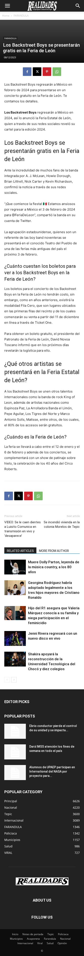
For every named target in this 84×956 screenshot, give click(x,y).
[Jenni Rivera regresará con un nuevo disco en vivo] (15, 638)
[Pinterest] (47, 71)
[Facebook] (27, 71)
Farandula (50, 939)
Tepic (50, 934)
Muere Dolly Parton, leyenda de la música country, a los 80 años (53, 567)
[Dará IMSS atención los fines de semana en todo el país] (15, 751)
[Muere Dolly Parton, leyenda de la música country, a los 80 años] (15, 567)
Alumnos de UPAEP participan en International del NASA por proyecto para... (52, 771)
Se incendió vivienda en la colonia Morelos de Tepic (62, 524)
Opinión (62, 943)
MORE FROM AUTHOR (54, 551)
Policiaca (63, 934)
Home (5, 15)
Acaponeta (33, 939)
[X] (37, 71)
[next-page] (14, 679)
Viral (40, 943)
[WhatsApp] (57, 71)
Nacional (65, 939)
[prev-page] (7, 679)
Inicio (15, 934)
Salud (50, 943)
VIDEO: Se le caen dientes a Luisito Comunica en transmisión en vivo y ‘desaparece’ (22, 529)
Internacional (25, 943)
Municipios (16, 939)
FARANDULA (21, 15)
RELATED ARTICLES (20, 551)
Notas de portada (32, 934)
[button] (7, 6)
